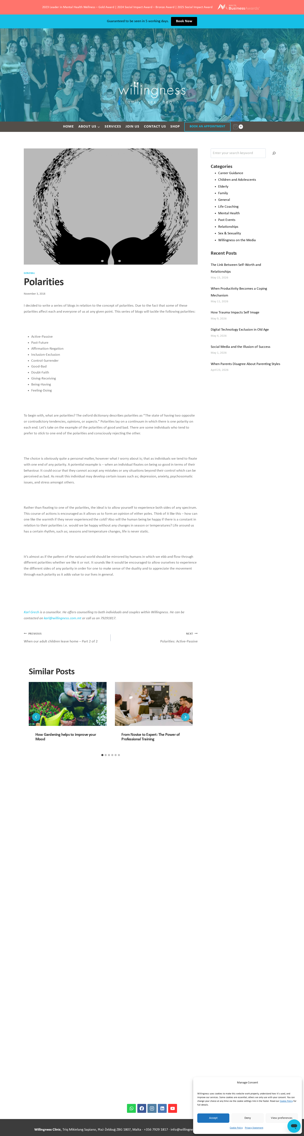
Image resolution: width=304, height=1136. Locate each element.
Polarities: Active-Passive (178, 637)
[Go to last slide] (36, 717)
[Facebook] (141, 1108)
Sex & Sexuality (229, 233)
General (29, 273)
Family (223, 193)
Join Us (132, 127)
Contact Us (155, 127)
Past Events (226, 220)
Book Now (184, 21)
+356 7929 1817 (156, 1130)
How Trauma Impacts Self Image (235, 312)
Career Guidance (230, 173)
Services (113, 127)
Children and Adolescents (237, 180)
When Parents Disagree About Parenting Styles (245, 364)
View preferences (281, 1118)
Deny (247, 1118)
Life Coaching (228, 207)
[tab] (102, 755)
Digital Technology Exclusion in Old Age (240, 330)
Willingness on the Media (237, 240)
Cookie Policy (286, 1101)
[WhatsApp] (131, 1108)
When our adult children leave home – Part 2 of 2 (61, 637)
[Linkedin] (162, 1108)
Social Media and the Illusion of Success (240, 347)
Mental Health (229, 213)
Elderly (223, 187)
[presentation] (68, 704)
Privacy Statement (254, 1128)
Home (68, 127)
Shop (175, 127)
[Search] (274, 153)
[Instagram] (151, 1108)
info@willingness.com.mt (190, 1130)
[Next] (185, 717)
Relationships (228, 227)
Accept (213, 1118)
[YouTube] (172, 1108)
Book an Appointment (207, 126)
